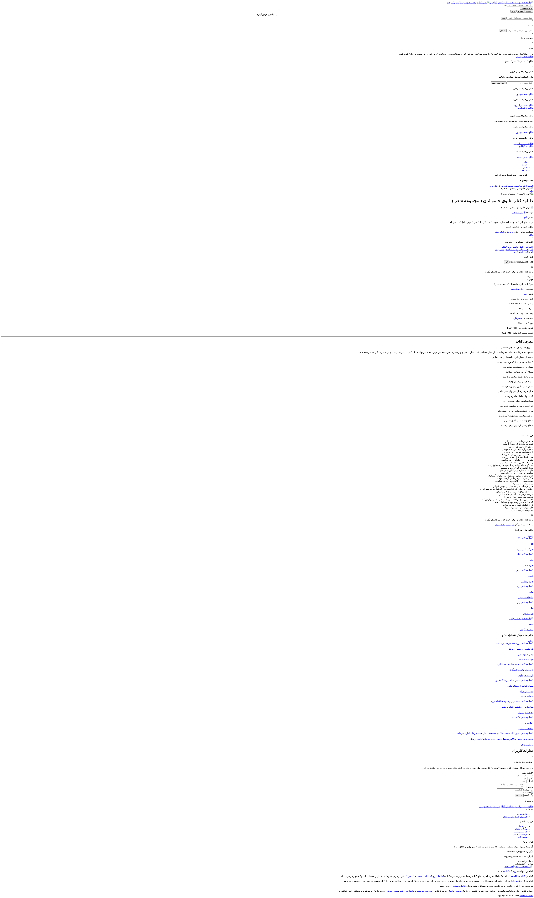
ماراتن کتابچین (497, 186)
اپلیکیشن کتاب (515, 881)
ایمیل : (530, 781)
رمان (458, 891)
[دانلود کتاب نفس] (524, 570)
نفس (530, 576)
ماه (531, 560)
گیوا (525, 217)
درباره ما (523, 826)
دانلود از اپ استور (525, 157)
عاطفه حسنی (526, 696)
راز (531, 608)
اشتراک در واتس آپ (523, 249)
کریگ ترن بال (527, 744)
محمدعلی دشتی (525, 728)
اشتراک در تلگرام (525, 247)
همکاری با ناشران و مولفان (514, 816)
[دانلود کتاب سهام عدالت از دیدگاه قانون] (514, 680)
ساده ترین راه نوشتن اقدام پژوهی (517, 707)
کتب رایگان (409, 876)
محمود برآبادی (526, 629)
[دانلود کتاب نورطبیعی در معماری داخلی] (514, 643)
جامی (530, 624)
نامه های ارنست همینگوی (521, 670)
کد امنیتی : (528, 790)
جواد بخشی (528, 565)
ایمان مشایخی (518, 212)
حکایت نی (528, 723)
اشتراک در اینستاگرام (523, 252)
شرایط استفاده (520, 831)
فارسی (524, 170)
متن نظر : (528, 787)
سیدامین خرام (526, 691)
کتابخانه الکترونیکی (516, 876)
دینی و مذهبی (392, 891)
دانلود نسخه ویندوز (524, 56)
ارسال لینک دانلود (498, 83)
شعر (525, 167)
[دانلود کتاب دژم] (525, 586)
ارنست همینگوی (525, 675)
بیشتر (530, 535)
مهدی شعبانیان (526, 659)
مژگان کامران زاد (525, 549)
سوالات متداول (520, 829)
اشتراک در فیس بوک (504, 249)
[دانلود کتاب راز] (525, 602)
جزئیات (529, 276)
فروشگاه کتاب (511, 871)
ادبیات (524, 164)
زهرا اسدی (528, 613)
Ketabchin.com (526, 895)
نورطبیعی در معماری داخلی (520, 649)
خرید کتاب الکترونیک (504, 232)
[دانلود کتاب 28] (525, 538)
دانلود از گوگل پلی (525, 108)
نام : (530, 778)
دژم (531, 592)
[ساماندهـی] (524, 866)
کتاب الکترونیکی (436, 876)
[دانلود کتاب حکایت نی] (522, 717)
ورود (503, 18)
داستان (451, 891)
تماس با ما (522, 837)
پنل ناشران (522, 814)
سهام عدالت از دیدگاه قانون (520, 686)
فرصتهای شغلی (520, 834)
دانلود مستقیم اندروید (523, 105)
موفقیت (420, 891)
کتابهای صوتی (459, 886)
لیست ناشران (526, 186)
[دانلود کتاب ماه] (525, 554)
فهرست (529, 279)
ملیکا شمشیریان (525, 597)
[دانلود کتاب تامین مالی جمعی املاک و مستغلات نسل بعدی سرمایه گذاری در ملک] (495, 733)
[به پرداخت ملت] (510, 866)
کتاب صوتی (421, 876)
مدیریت (428, 891)
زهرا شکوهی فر (525, 654)
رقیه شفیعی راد (525, 712)
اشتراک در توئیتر (509, 247)
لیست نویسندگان (512, 186)
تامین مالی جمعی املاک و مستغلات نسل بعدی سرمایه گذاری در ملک (501, 739)
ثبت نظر (519, 795)
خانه (525, 162)
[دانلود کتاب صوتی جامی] (267, 618)
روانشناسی (410, 891)
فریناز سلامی (527, 581)
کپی (506, 262)
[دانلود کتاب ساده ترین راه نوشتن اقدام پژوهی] (511, 701)
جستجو (502, 31)
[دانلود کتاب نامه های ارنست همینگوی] (515, 664)
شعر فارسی (516, 318)
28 (532, 543)
